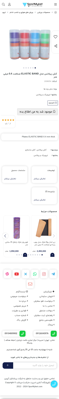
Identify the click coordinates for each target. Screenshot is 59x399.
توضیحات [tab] (51, 170)
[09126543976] (54, 384)
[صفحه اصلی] (55, 12)
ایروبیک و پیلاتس (43, 94)
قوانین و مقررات (19, 310)
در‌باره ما (23, 301)
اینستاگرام (21, 291)
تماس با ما (48, 306)
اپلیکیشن (48, 291)
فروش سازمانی (46, 296)
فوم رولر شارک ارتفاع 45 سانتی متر (16, 243)
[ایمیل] (30, 284)
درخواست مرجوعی (18, 296)
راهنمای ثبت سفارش (43, 315)
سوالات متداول (46, 310)
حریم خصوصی (20, 306)
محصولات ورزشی (43, 12)
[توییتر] (25, 274)
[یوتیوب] (16, 274)
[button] (5, 236)
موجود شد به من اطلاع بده (36, 112)
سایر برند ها (48, 89)
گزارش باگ (22, 320)
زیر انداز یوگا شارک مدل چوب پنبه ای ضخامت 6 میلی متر (44, 243)
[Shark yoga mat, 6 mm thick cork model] (44, 228)
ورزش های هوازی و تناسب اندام (21, 12)
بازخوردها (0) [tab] (50, 191)
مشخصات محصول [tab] (18, 170)
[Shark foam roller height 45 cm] (16, 228)
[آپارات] (7, 274)
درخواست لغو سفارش (43, 301)
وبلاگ (50, 324)
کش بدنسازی (30, 150)
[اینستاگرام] (44, 274)
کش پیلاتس (41, 150)
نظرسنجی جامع (46, 320)
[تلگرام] (53, 274)
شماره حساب (21, 315)
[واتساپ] (34, 274)
